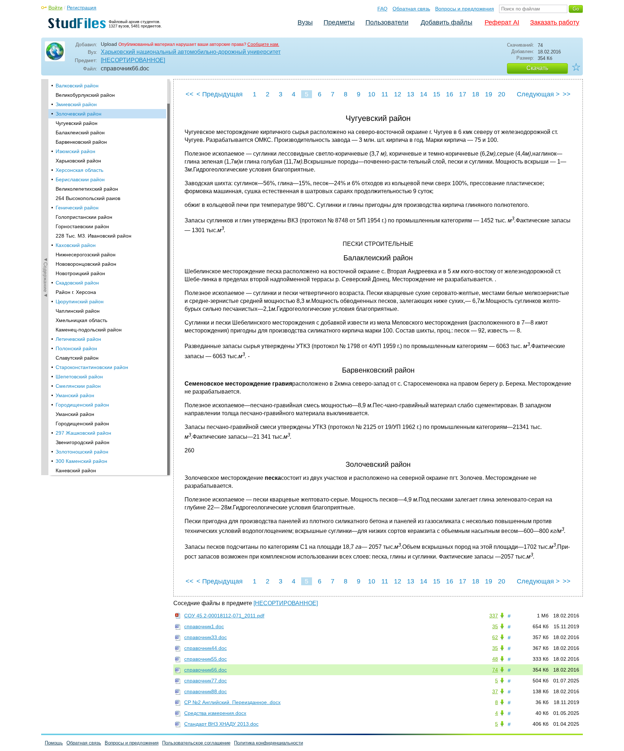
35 (495, 626)
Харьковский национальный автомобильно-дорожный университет (191, 52)
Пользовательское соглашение (196, 743)
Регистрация (81, 7)
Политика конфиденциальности (268, 743)
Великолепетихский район (87, 189)
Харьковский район (78, 161)
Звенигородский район (82, 442)
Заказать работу (554, 22)
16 (449, 94)
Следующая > (538, 94)
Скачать (537, 68)
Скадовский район (77, 283)
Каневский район (76, 470)
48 (495, 659)
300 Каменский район (81, 461)
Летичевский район (78, 339)
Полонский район (76, 348)
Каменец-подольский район (89, 330)
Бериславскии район (80, 179)
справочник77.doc (205, 680)
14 (423, 94)
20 (501, 94)
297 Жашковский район (83, 433)
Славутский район (77, 358)
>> (567, 94)
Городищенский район (82, 405)
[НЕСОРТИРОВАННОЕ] (133, 60)
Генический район (77, 207)
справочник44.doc (205, 648)
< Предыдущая (219, 94)
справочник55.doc (205, 659)
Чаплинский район (78, 311)
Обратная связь (411, 9)
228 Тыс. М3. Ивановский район (93, 236)
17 (462, 94)
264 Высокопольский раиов (88, 198)
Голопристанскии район (84, 217)
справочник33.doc (205, 637)
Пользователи (386, 22)
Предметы (339, 22)
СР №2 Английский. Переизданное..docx (232, 702)
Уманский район (75, 395)
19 (488, 94)
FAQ (382, 9)
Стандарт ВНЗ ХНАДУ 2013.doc (221, 724)
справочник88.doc (205, 691)
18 (475, 94)
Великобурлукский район (85, 95)
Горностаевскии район (82, 226)
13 (410, 94)
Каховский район (76, 245)
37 (495, 691)
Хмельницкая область (81, 320)
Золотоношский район (82, 452)
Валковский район (77, 85)
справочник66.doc (205, 670)
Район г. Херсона (76, 292)
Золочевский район (78, 114)
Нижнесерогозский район (86, 254)
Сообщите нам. (263, 44)
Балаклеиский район (80, 132)
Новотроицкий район (80, 273)
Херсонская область (79, 170)
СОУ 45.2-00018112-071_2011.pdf (224, 615)
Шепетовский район (79, 376)
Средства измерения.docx (215, 713)
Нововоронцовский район (86, 264)
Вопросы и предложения (464, 9)
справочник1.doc (204, 626)
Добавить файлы (446, 22)
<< (190, 94)
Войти (55, 7)
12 (397, 94)
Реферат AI (502, 22)
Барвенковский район (81, 142)
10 (371, 94)
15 (436, 94)
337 (493, 615)
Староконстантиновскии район (92, 367)
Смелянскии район (78, 386)
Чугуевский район (77, 123)
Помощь (54, 743)
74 (495, 670)
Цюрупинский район (80, 301)
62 (495, 637)
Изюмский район (75, 151)
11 (384, 94)
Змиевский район (76, 104)
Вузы (305, 22)
